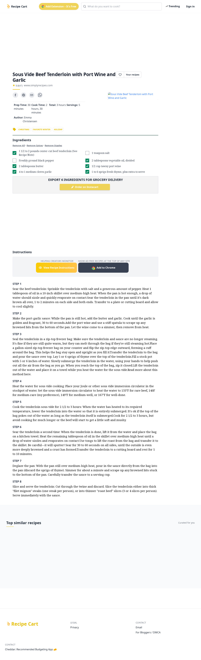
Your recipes (132, 74)
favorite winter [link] (41, 129)
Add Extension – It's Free (61, 6)
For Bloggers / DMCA (148, 632)
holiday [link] (58, 129)
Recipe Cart (24, 624)
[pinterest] (23, 95)
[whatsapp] (40, 95)
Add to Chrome (106, 267)
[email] (32, 95)
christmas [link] (23, 129)
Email (139, 627)
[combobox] (121, 6)
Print (151, 74)
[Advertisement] (99, 39)
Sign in (190, 6)
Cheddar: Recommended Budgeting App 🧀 (31, 649)
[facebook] (15, 95)
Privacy (74, 627)
